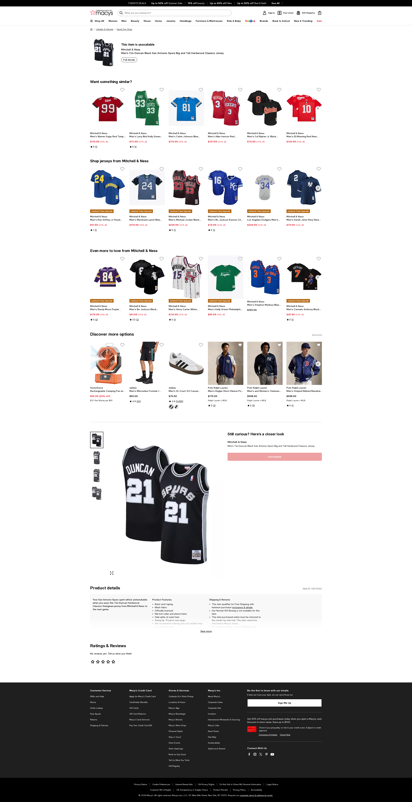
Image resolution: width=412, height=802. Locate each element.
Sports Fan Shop (124, 29)
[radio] (171, 406)
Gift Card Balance (137, 714)
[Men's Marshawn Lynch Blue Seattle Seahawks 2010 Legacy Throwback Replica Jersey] (147, 187)
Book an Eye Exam (177, 754)
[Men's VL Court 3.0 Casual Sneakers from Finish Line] (186, 363)
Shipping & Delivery (99, 725)
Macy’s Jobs (213, 725)
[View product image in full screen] (112, 573)
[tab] (96, 440)
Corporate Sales (215, 702)
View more (206, 631)
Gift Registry (174, 766)
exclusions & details (242, 607)
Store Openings (176, 749)
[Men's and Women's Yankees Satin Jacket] (265, 363)
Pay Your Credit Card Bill (140, 725)
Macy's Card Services (139, 720)
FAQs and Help (97, 696)
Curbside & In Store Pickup (181, 696)
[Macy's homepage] (91, 29)
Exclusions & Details (268, 735)
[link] (108, 140)
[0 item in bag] (319, 13)
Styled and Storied (216, 749)
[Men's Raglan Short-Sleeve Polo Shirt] (225, 363)
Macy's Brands (175, 720)
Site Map (212, 737)
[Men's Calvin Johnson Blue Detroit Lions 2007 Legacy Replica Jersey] (186, 108)
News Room (213, 731)
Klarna (93, 702)
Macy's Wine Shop (177, 725)
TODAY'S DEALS (137, 3)
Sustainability (214, 743)
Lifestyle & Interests (104, 29)
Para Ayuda (95, 714)
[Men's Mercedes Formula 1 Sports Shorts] (147, 363)
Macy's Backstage (177, 714)
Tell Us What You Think (179, 760)
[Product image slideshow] (165, 505)
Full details (129, 59)
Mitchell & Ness (130, 49)
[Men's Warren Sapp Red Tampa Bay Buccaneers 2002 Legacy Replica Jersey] (108, 108)
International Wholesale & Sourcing (224, 720)
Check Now (285, 735)
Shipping (246, 626)
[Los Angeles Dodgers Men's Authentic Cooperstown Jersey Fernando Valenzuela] (265, 187)
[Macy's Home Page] (101, 13)
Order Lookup (96, 708)
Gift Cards (134, 708)
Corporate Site (214, 708)
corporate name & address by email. (256, 795)
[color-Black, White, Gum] (176, 407)
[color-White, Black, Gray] (171, 407)
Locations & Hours (177, 702)
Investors (212, 714)
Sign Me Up (284, 702)
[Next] (318, 108)
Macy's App (174, 708)
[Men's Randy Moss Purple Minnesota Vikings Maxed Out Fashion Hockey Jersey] (108, 277)
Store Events (174, 743)
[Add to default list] (122, 90)
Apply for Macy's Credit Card (142, 696)
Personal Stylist (176, 731)
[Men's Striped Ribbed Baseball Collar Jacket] (304, 363)
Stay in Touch (175, 737)
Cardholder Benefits (138, 702)
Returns (216, 630)
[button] (157, 505)
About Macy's (214, 696)
